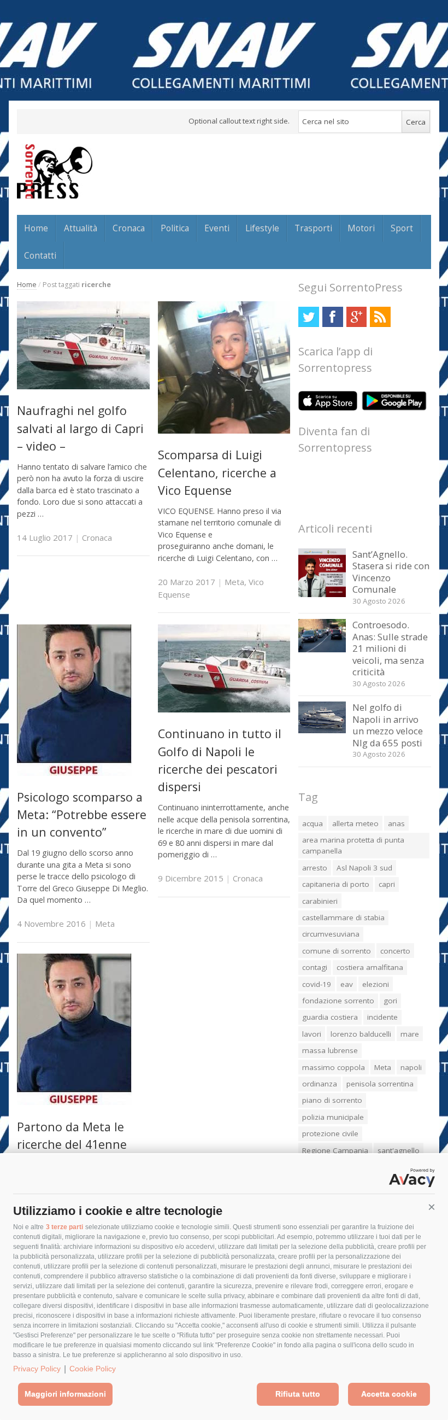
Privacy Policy (37, 1368)
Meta (234, 581)
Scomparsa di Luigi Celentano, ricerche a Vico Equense (217, 472)
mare (409, 1034)
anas (396, 823)
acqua (312, 823)
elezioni (375, 984)
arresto (314, 868)
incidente (382, 1017)
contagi (314, 967)
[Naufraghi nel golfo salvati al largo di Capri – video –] (83, 386)
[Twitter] (308, 317)
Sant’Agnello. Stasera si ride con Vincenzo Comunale (390, 572)
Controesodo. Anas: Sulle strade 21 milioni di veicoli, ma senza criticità (390, 648)
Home (36, 228)
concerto (395, 951)
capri (387, 884)
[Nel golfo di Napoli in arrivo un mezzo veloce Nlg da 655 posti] (322, 730)
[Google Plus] (356, 317)
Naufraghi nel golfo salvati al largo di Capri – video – (80, 428)
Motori (361, 228)
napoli (411, 1067)
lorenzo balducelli (361, 1034)
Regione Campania (335, 1150)
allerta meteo (355, 823)
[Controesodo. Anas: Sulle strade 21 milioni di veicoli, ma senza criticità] (322, 649)
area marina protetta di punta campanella (353, 845)
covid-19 (316, 984)
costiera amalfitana (370, 967)
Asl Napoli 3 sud (364, 868)
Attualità (80, 228)
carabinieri (320, 901)
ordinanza (319, 1084)
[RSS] (380, 317)
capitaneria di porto (335, 884)
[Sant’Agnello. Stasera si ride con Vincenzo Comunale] (322, 594)
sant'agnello (399, 1150)
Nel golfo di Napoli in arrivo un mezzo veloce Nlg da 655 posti (387, 725)
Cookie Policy (92, 1368)
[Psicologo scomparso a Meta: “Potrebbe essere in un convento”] (74, 773)
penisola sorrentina (380, 1084)
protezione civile (330, 1133)
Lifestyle (262, 228)
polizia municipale (333, 1117)
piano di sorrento (332, 1100)
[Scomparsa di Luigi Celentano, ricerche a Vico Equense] (224, 430)
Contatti (40, 255)
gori (390, 1001)
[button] (431, 1207)
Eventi (216, 228)
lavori (311, 1034)
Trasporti (313, 228)
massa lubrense (330, 1050)
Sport (402, 228)
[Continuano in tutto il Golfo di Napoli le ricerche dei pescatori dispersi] (224, 709)
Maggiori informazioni (65, 1393)
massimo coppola (333, 1067)
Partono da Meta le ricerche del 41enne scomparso (72, 1144)
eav (346, 984)
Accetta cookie (389, 1393)
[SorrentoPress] (54, 171)
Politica (175, 228)
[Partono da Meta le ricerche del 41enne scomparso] (74, 1102)
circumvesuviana (330, 934)
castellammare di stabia (343, 917)
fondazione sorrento (338, 1001)
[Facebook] (332, 317)
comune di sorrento (336, 951)
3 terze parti (64, 1227)
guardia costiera (330, 1017)
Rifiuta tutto (297, 1393)
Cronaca (129, 228)
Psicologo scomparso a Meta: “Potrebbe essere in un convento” (81, 814)
